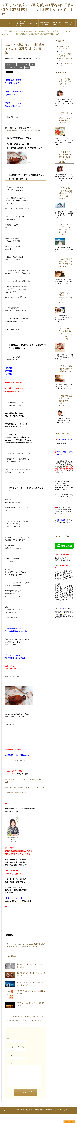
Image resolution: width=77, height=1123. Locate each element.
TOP (36, 31)
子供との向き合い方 (69, 23)
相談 (33, 947)
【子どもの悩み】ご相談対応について (20, 23)
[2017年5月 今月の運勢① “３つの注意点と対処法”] (10, 1005)
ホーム (8, 23)
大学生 (32, 64)
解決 (37, 947)
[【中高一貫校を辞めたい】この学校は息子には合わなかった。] (10, 984)
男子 (30, 947)
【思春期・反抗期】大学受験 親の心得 (66, 368)
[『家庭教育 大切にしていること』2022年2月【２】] (10, 994)
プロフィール (32, 23)
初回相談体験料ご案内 (44, 23)
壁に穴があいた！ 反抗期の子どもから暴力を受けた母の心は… (66, 334)
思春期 (15, 947)
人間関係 (35, 944)
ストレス (23, 944)
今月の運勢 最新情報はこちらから (16, 792)
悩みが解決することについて (14, 67)
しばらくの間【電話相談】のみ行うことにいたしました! (26, 787)
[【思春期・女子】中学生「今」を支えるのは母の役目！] (10, 966)
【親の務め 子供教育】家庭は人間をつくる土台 (27, 1016)
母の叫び (25, 947)
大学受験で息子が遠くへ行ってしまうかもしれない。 (23, 130)
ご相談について (10, 64)
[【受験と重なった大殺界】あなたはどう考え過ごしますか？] (10, 975)
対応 (10, 947)
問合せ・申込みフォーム (57, 23)
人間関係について (22, 64)
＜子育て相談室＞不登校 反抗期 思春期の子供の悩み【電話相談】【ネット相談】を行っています (38, 9)
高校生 (27, 67)
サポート (16, 944)
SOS (11, 944)
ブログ (29, 944)
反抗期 (41, 944)
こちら (14, 760)
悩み (19, 947)
